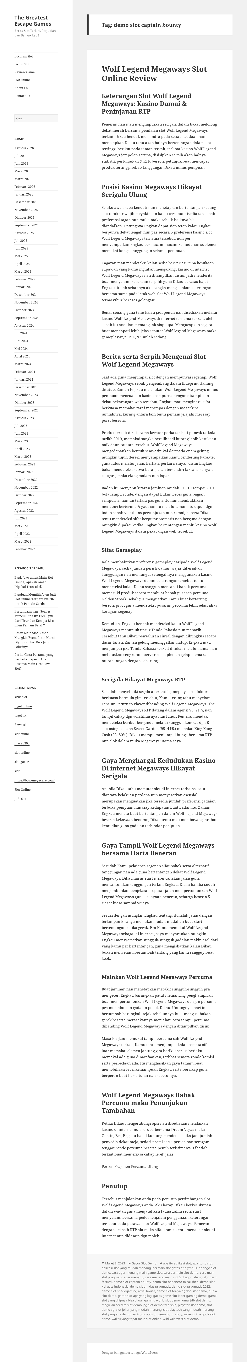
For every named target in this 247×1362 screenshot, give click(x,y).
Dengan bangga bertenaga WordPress (130, 1352)
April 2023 (22, 449)
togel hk (20, 715)
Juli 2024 (20, 333)
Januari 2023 (23, 472)
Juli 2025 (20, 241)
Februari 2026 (24, 187)
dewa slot (21, 725)
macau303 (22, 743)
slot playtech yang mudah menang (188, 1309)
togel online (23, 706)
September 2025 (26, 225)
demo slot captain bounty (132, 1282)
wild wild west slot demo (181, 1319)
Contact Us (22, 96)
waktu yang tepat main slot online (136, 1319)
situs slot (20, 697)
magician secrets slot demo (122, 1305)
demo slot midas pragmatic (150, 1286)
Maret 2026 (22, 179)
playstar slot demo (191, 1305)
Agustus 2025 (24, 233)
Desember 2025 (25, 202)
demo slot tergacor (170, 1291)
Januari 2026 (23, 194)
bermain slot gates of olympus (174, 1268)
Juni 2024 (21, 341)
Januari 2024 (23, 379)
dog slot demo (196, 1291)
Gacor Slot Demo (144, 1263)
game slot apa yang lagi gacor (139, 1296)
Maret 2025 (22, 271)
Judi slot (20, 799)
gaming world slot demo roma (166, 1300)
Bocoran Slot (23, 56)
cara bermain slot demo (180, 1272)
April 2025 (22, 264)
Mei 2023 (21, 441)
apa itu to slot (203, 1263)
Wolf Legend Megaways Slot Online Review (154, 73)
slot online (22, 734)
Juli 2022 (20, 518)
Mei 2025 (21, 256)
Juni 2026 (21, 163)
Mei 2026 (21, 171)
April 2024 (22, 356)
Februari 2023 (24, 464)
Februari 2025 (24, 279)
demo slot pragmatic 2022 (191, 1286)
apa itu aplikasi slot (177, 1263)
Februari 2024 (24, 372)
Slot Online (22, 80)
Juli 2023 (20, 426)
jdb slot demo (200, 1300)
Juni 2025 (21, 248)
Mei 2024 (21, 348)
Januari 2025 (23, 287)
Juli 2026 (20, 156)
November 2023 (26, 395)
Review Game (24, 72)
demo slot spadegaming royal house (128, 1291)
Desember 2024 (25, 294)
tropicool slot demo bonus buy (159, 1314)
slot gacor (21, 762)
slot (17, 771)
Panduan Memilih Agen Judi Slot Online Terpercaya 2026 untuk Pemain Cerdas (35, 599)
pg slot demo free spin (159, 1305)
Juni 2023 (21, 433)
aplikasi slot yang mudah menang (126, 1268)
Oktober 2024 (24, 310)
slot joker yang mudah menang (139, 1309)
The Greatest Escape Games (32, 20)
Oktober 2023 (24, 402)
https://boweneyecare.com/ (34, 780)
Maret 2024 (22, 364)
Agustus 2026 (24, 148)
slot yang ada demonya (119, 1314)
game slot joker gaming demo (185, 1296)
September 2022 (26, 503)
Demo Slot (22, 64)
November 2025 (26, 210)
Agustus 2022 (24, 510)
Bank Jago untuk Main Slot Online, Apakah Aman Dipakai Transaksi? (33, 582)
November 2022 (26, 487)
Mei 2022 (21, 526)
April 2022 (22, 534)
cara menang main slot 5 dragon (169, 1277)
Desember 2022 (25, 480)
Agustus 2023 (24, 418)
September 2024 (26, 318)
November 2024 (26, 302)
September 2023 (26, 410)
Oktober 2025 (24, 217)
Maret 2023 (22, 456)
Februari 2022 (24, 549)
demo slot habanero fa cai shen (175, 1282)
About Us (21, 88)
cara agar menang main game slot (137, 1272)
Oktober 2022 (24, 495)
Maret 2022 (22, 541)
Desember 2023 (25, 387)
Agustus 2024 (24, 325)
